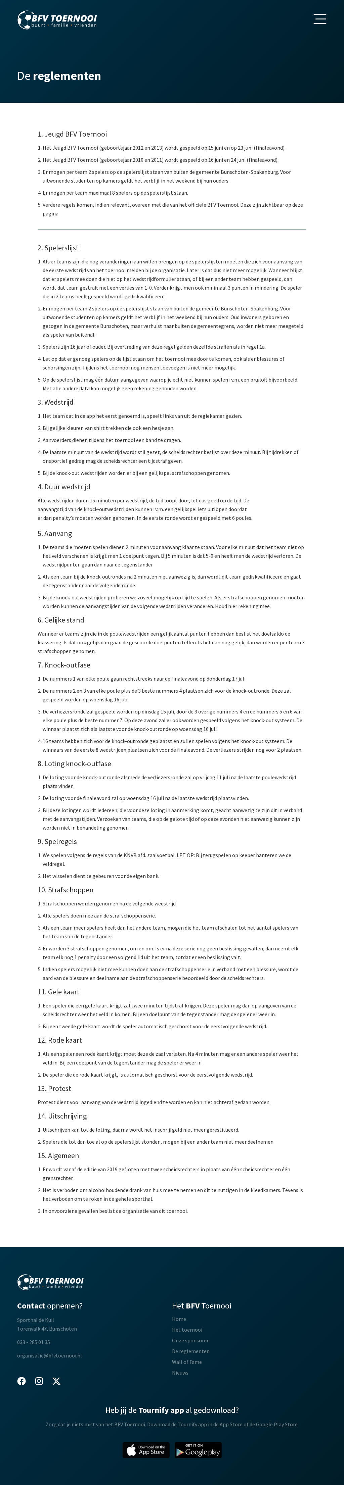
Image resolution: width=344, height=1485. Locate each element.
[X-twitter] (56, 1381)
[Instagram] (39, 1381)
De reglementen (191, 1351)
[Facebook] (21, 1381)
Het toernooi (187, 1329)
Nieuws (180, 1372)
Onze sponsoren (191, 1340)
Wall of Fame (187, 1361)
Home (179, 1319)
